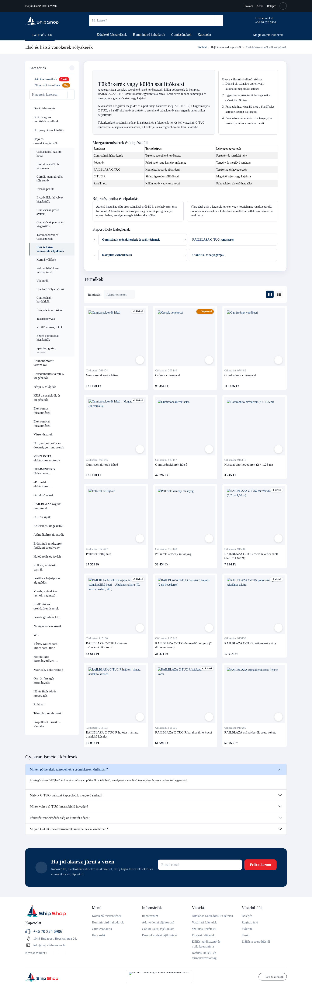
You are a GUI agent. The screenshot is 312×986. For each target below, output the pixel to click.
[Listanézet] (279, 294)
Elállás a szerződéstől (256, 941)
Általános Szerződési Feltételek (212, 916)
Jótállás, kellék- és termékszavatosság (204, 955)
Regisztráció (250, 922)
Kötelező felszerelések (112, 34)
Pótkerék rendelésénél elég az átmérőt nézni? (60, 818)
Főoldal (202, 47)
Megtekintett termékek (268, 35)
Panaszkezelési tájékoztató (159, 935)
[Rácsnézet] (270, 294)
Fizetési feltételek (203, 935)
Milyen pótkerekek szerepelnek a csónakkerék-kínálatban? (69, 769)
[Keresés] (218, 20)
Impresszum (150, 916)
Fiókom (248, 6)
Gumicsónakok (181, 34)
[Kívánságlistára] (140, 360)
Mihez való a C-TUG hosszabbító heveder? (59, 806)
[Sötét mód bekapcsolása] (283, 6)
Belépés (271, 6)
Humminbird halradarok (149, 34)
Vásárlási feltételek (204, 922)
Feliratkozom (260, 865)
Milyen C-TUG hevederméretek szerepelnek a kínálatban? (69, 829)
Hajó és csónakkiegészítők (226, 47)
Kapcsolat (204, 34)
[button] (70, 108)
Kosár (259, 6)
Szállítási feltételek (204, 928)
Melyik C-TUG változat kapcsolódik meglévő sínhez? (66, 795)
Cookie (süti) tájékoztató (158, 928)
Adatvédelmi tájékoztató (158, 922)
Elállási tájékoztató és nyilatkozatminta (206, 944)
